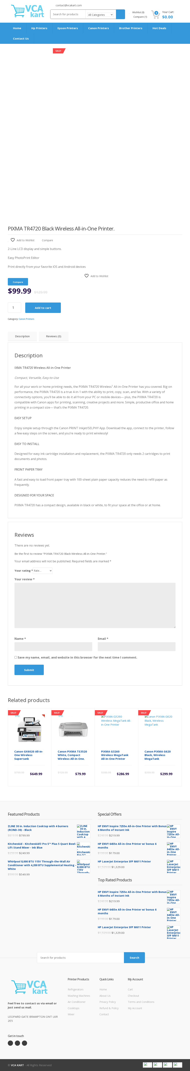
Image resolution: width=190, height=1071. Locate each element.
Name (20, 639)
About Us (105, 995)
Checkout (133, 995)
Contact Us (21, 38)
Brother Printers (130, 28)
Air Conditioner (77, 1002)
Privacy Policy (107, 1002)
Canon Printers (98, 28)
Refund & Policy (109, 1008)
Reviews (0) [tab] (53, 336)
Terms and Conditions (141, 1002)
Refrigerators (75, 989)
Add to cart (43, 308)
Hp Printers (39, 28)
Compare (140, 16)
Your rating (23, 570)
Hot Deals (159, 28)
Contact (104, 1014)
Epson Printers (68, 28)
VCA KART (17, 1065)
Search (134, 957)
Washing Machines (79, 995)
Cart (130, 989)
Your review (24, 579)
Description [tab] (22, 336)
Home (17, 28)
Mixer (71, 1014)
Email (103, 639)
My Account (135, 1008)
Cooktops (73, 1008)
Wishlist (138, 12)
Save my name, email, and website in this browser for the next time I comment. (77, 657)
